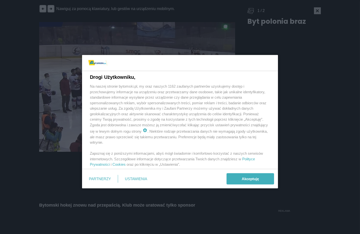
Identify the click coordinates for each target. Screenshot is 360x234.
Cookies (119, 164)
